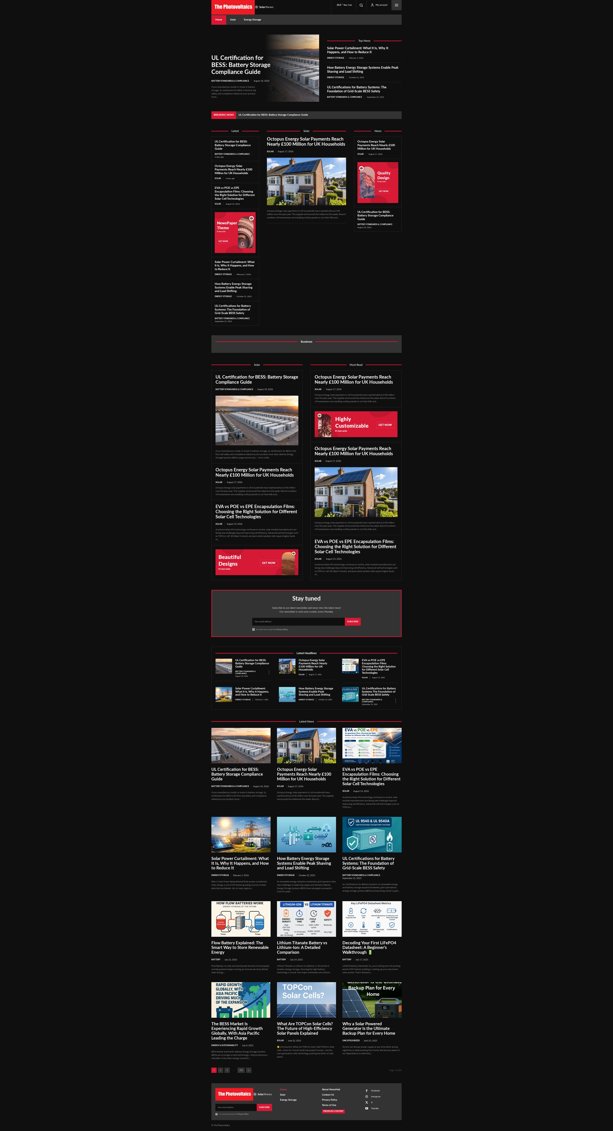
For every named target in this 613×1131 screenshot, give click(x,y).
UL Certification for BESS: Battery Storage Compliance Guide (240, 65)
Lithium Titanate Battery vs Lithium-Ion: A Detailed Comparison (302, 948)
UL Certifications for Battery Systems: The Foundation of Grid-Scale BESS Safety (233, 310)
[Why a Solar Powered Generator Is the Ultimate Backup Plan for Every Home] (372, 1000)
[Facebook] (367, 1091)
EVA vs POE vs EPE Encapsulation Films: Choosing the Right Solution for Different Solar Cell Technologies (256, 511)
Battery (215, 960)
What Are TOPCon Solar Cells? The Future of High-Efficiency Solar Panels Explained (305, 1029)
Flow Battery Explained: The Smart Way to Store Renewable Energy (240, 948)
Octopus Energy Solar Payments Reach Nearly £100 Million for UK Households (283, 115)
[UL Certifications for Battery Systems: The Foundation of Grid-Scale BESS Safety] (350, 694)
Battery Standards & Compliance (230, 81)
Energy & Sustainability (224, 1045)
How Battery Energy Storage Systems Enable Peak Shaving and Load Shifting (234, 288)
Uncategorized (351, 1041)
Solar (218, 178)
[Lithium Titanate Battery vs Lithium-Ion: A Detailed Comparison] (306, 919)
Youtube (375, 1109)
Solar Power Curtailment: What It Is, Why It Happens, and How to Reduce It (235, 266)
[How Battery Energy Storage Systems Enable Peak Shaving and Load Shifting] (287, 694)
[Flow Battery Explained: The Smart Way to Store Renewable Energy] (241, 919)
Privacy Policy (282, 629)
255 (241, 1070)
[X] (367, 1103)
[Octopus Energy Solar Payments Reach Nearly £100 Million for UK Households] (306, 181)
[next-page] (248, 1070)
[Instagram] (367, 1097)
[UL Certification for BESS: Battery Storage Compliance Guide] (292, 68)
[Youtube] (367, 1109)
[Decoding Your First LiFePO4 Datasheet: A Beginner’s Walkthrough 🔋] (372, 919)
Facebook (375, 1091)
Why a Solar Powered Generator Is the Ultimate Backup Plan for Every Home (368, 1029)
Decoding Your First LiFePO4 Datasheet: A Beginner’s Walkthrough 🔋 (369, 948)
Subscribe (352, 622)
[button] (361, 5)
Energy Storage (335, 58)
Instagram (376, 1097)
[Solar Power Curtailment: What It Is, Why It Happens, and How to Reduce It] (224, 694)
